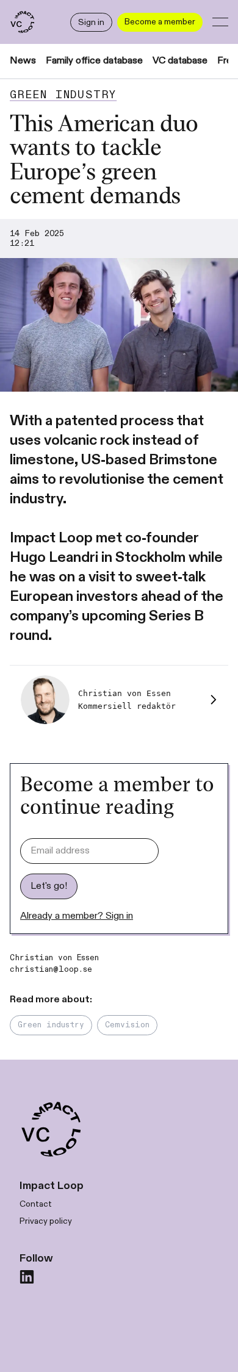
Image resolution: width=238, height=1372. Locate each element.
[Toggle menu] (220, 22)
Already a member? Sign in (76, 916)
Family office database (94, 60)
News (23, 60)
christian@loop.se (51, 969)
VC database (180, 60)
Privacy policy (46, 1221)
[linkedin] (27, 1277)
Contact (36, 1204)
